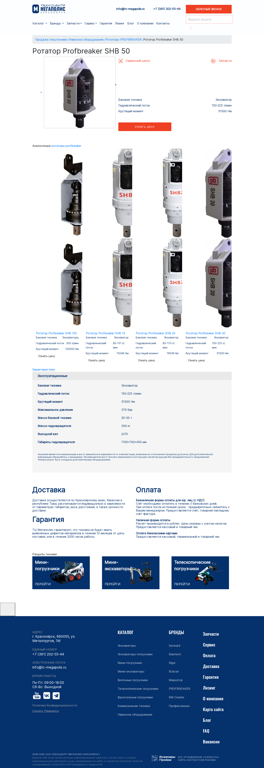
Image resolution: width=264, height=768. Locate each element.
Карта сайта (213, 709)
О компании (145, 23)
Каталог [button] (39, 23)
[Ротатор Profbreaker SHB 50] (79, 92)
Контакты (163, 23)
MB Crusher (176, 697)
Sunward (174, 645)
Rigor (172, 663)
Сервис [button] (90, 23)
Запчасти (211, 633)
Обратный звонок (209, 9)
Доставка (211, 666)
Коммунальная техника (134, 706)
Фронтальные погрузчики (135, 697)
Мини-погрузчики (130, 663)
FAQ (206, 730)
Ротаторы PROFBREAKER (66, 146)
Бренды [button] (56, 23)
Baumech (175, 654)
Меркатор (176, 680)
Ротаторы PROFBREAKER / (124, 39)
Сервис (209, 644)
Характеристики (43, 369)
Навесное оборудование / (87, 39)
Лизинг (119, 23)
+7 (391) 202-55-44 (166, 9)
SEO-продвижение (190, 757)
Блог (130, 23)
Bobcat (174, 671)
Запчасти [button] (73, 23)
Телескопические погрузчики (138, 688)
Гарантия (106, 23)
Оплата (209, 655)
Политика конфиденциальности (54, 705)
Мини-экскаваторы (131, 671)
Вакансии (211, 741)
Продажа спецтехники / (52, 39)
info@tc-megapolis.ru (130, 9)
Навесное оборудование (135, 714)
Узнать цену (145, 126)
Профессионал (179, 706)
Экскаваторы (127, 645)
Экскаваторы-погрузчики (135, 654)
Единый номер (44, 649)
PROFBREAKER (179, 688)
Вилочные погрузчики (133, 680)
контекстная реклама (201, 760)
